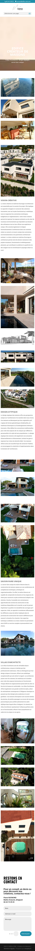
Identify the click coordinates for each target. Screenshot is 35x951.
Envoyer (26, 934)
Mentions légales (9, 948)
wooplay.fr (27, 948)
